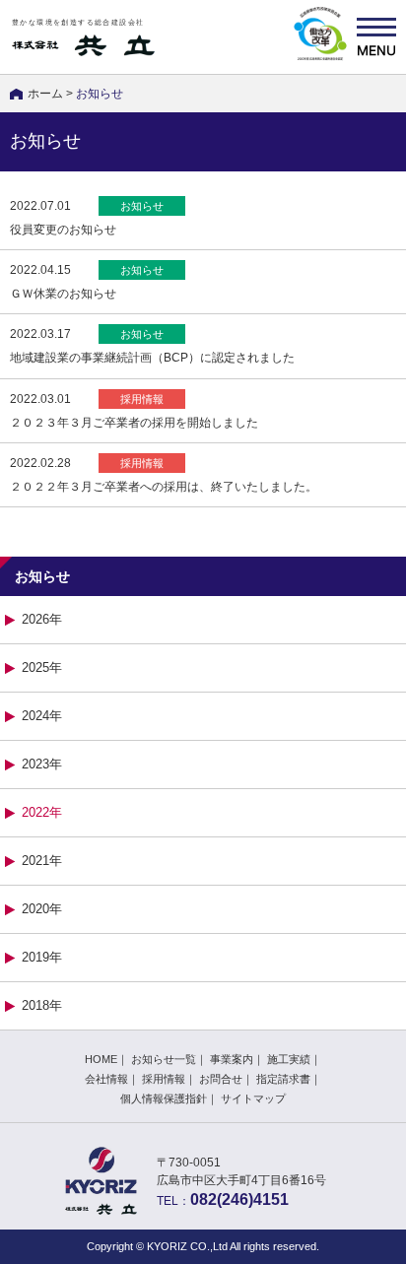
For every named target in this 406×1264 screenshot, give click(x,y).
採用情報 (163, 1079)
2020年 (42, 908)
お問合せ (220, 1079)
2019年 (42, 957)
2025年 (42, 667)
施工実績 (288, 1059)
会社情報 (106, 1079)
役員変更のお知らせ (63, 229)
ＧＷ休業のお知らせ (63, 293)
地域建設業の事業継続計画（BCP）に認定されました (152, 358)
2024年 (42, 715)
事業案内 (231, 1059)
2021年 (42, 860)
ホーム (45, 93)
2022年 (42, 812)
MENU (376, 37)
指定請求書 (283, 1079)
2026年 (42, 619)
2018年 (42, 1005)
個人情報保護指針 (163, 1098)
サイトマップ (253, 1098)
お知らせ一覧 (163, 1059)
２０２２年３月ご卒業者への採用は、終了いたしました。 (163, 487)
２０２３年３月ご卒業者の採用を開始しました (134, 423)
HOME (101, 1059)
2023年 (42, 764)
